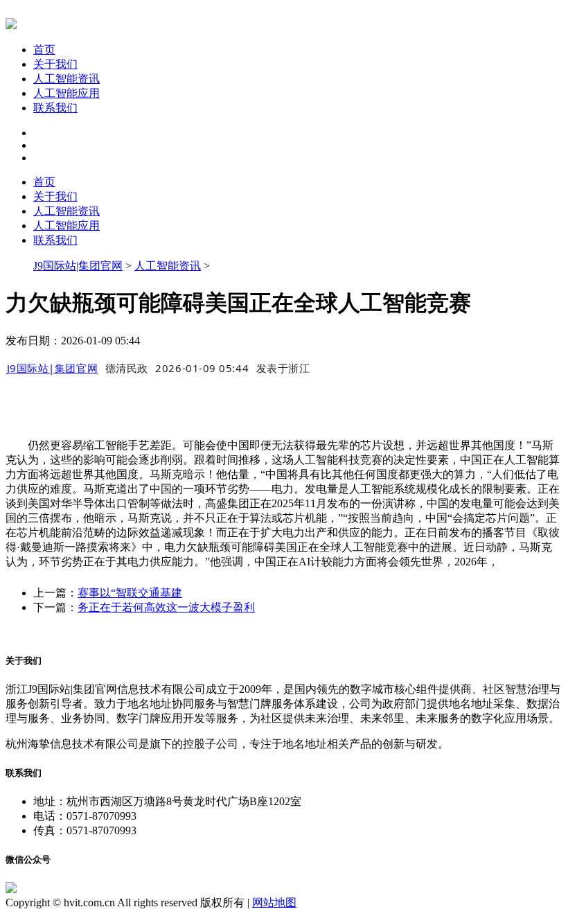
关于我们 (55, 64)
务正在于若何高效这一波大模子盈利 (166, 607)
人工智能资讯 (66, 79)
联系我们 (55, 108)
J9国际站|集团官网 (78, 266)
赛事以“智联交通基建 (130, 593)
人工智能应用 (66, 93)
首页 (44, 49)
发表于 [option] (283, 368)
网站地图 (274, 902)
